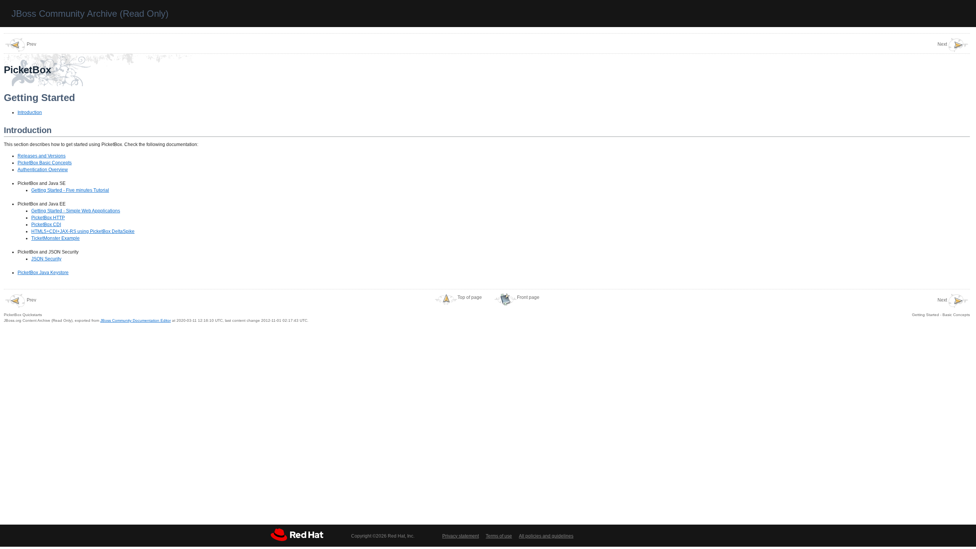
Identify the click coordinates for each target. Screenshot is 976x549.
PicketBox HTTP (48, 217)
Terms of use (499, 536)
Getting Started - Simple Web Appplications (75, 211)
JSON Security (46, 259)
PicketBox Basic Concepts (45, 162)
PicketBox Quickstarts (23, 307)
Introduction (30, 112)
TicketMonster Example (55, 238)
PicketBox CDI (46, 224)
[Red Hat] (297, 534)
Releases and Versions (42, 156)
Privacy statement (460, 536)
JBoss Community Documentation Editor (135, 320)
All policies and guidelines (546, 536)
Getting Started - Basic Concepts (941, 307)
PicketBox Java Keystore (43, 272)
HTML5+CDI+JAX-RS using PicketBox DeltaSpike (83, 231)
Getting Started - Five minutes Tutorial (70, 190)
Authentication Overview (43, 169)
